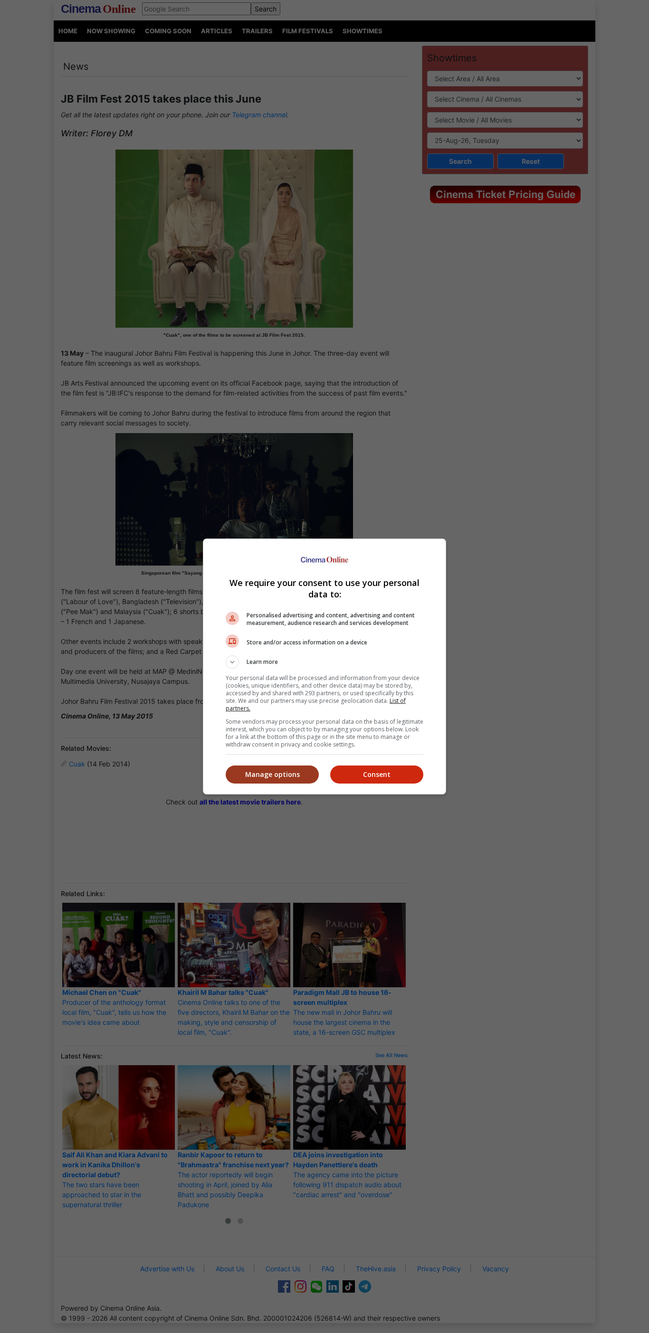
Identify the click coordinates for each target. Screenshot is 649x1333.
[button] (324, 662)
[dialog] (324, 666)
